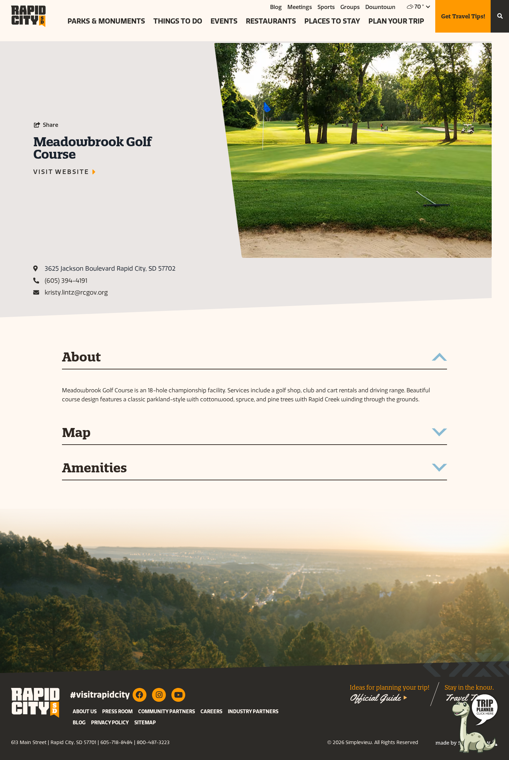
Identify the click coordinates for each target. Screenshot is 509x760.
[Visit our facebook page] (139, 695)
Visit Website (61, 172)
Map (76, 433)
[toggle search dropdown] (500, 16)
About (81, 358)
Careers (211, 712)
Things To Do (177, 21)
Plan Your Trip (396, 21)
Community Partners (166, 712)
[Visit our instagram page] (159, 695)
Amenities (94, 468)
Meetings (299, 7)
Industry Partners (253, 712)
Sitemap (145, 723)
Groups (350, 7)
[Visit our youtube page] (178, 695)
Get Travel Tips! (463, 16)
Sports (326, 7)
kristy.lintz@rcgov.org (76, 292)
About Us (85, 712)
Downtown (380, 7)
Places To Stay (332, 21)
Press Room (117, 712)
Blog (276, 7)
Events (224, 21)
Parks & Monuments (106, 21)
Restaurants (271, 21)
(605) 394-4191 (66, 281)
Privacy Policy (110, 723)
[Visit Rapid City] (28, 16)
